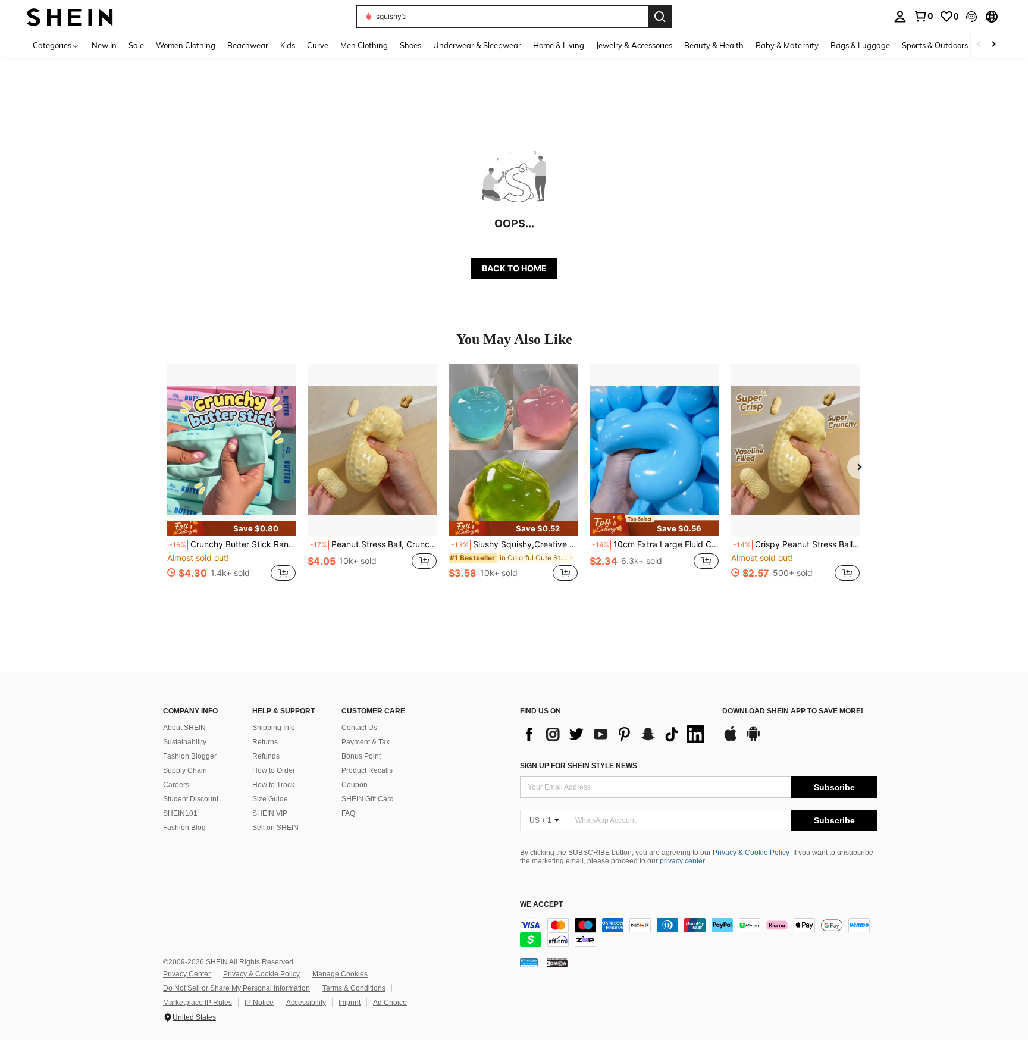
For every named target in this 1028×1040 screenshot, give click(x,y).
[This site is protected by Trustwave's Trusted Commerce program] (529, 962)
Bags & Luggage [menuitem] (860, 45)
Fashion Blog (184, 827)
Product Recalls (367, 770)
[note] (231, 528)
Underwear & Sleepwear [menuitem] (477, 45)
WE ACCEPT (541, 905)
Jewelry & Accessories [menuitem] (634, 45)
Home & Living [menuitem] (558, 45)
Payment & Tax (365, 742)
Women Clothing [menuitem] (185, 45)
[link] (923, 16)
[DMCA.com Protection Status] (557, 962)
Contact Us (359, 727)
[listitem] (231, 479)
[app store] (730, 739)
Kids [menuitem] (287, 45)
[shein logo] (70, 16)
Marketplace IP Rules (197, 1002)
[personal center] (900, 17)
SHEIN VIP (269, 813)
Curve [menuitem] (317, 45)
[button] (971, 17)
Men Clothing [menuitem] (364, 45)
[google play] (753, 739)
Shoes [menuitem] (410, 45)
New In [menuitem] (104, 45)
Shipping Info (273, 727)
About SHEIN (184, 727)
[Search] (660, 16)
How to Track (273, 785)
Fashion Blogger (190, 756)
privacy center (682, 861)
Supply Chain (185, 770)
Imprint (350, 1002)
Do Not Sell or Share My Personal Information (236, 988)
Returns (265, 742)
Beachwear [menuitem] (247, 45)
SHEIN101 (180, 813)
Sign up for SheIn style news (578, 766)
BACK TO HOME (514, 268)
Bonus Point (361, 756)
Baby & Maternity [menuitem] (787, 45)
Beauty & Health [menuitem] (714, 45)
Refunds (266, 756)
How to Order (273, 770)
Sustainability (184, 742)
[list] (615, 734)
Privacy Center (187, 974)
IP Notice (259, 1002)
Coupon (354, 785)
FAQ (348, 813)
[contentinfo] (698, 932)
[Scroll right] (993, 45)
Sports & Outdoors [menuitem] (935, 45)
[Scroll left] (979, 45)
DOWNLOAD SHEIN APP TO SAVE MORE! (792, 711)
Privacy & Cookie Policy (751, 852)
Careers (176, 785)
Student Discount (190, 799)
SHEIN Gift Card (367, 799)
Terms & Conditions (354, 988)
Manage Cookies (340, 974)
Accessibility (306, 1002)
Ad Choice (390, 1002)
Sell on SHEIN (275, 827)
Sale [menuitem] (136, 45)
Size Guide (270, 799)
